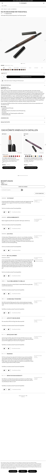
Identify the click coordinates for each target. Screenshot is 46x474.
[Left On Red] (17, 156)
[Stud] (19, 69)
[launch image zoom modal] (44, 60)
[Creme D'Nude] (4, 156)
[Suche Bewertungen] (22, 190)
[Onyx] (12, 69)
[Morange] (19, 156)
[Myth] (8, 156)
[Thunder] (25, 69)
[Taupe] (23, 69)
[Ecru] (37, 156)
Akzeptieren (32, 471)
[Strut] (17, 69)
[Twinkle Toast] (33, 156)
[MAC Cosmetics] (23, 3)
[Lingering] (8, 69)
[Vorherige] (2, 156)
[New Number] (29, 156)
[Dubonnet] (13, 156)
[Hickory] (7, 69)
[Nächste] (42, 156)
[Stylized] (21, 69)
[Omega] (10, 69)
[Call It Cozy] (6, 156)
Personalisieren (13, 471)
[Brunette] (1, 69)
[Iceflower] (39, 156)
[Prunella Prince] (26, 156)
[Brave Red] (15, 156)
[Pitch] (35, 156)
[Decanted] (41, 156)
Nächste (23, 396)
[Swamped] (31, 156)
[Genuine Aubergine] (5, 69)
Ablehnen (23, 471)
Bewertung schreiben (23, 186)
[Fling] (3, 69)
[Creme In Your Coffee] (10, 156)
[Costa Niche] (28, 156)
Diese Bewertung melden (16, 228)
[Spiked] (16, 69)
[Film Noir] (11, 156)
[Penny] (14, 69)
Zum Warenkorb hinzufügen (25, 76)
